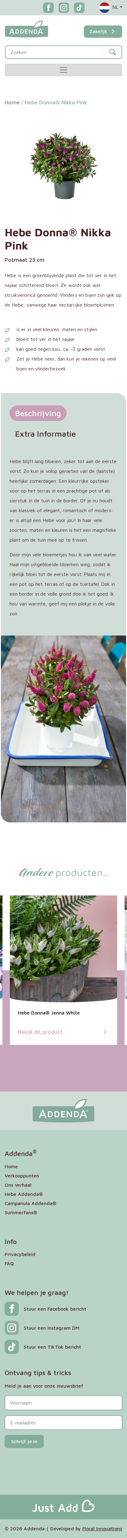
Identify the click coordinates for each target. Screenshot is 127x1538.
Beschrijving (38, 413)
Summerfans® (21, 1212)
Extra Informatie (45, 433)
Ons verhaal (18, 1185)
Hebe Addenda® (24, 1194)
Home (12, 102)
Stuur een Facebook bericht (55, 1309)
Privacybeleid (20, 1254)
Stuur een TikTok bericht (52, 1347)
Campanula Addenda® (30, 1203)
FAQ (9, 1263)
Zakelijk (98, 31)
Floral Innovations (102, 1528)
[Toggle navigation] (63, 70)
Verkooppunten (22, 1175)
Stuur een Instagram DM (52, 1328)
